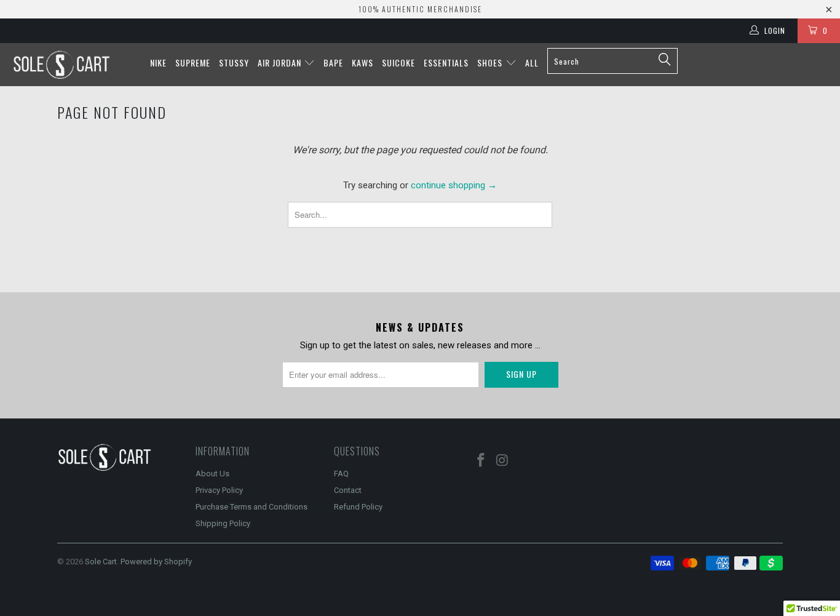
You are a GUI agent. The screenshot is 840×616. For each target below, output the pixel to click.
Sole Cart (101, 561)
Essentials (446, 62)
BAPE (333, 62)
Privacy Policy (219, 490)
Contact (348, 490)
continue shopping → (454, 185)
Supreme (192, 62)
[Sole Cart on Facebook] (481, 461)
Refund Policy (358, 506)
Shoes (491, 62)
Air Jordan (281, 62)
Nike (158, 62)
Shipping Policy (223, 523)
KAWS (362, 62)
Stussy (234, 62)
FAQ (341, 473)
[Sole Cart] (73, 64)
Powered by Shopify (156, 561)
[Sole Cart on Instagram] (503, 461)
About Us (212, 473)
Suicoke (398, 62)
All (532, 62)
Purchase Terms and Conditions (251, 506)
